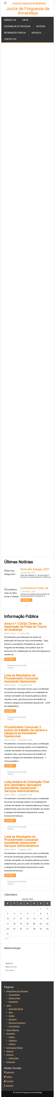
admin (13, 633)
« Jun (6, 938)
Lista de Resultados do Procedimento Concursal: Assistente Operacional (21, 678)
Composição (14, 995)
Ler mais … (10, 659)
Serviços (36, 33)
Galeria (12, 1037)
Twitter (9, 1077)
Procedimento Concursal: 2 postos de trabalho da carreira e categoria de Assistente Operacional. (25, 731)
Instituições (13, 1058)
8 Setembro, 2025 (25, 740)
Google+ (9, 1086)
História (12, 1044)
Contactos (10, 39)
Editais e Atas (14, 998)
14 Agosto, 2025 (24, 850)
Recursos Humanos (17, 1023)
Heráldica (13, 1040)
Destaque (11, 665)
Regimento (13, 1002)
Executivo (13, 1019)
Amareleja (10, 20)
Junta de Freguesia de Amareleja (28, 11)
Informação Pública (15, 33)
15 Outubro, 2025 (25, 685)
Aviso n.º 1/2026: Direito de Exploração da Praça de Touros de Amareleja (25, 626)
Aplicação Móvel (16, 1009)
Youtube (9, 1081)
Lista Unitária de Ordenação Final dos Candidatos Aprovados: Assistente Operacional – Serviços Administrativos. (26, 786)
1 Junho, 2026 (24, 633)
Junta (25, 20)
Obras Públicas (12, 1030)
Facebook (9, 1072)
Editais (11, 1016)
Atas (11, 1012)
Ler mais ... (26, 600)
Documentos (14, 1026)
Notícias (40, 26)
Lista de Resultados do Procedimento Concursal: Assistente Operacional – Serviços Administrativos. (21, 841)
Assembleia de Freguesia (17, 26)
